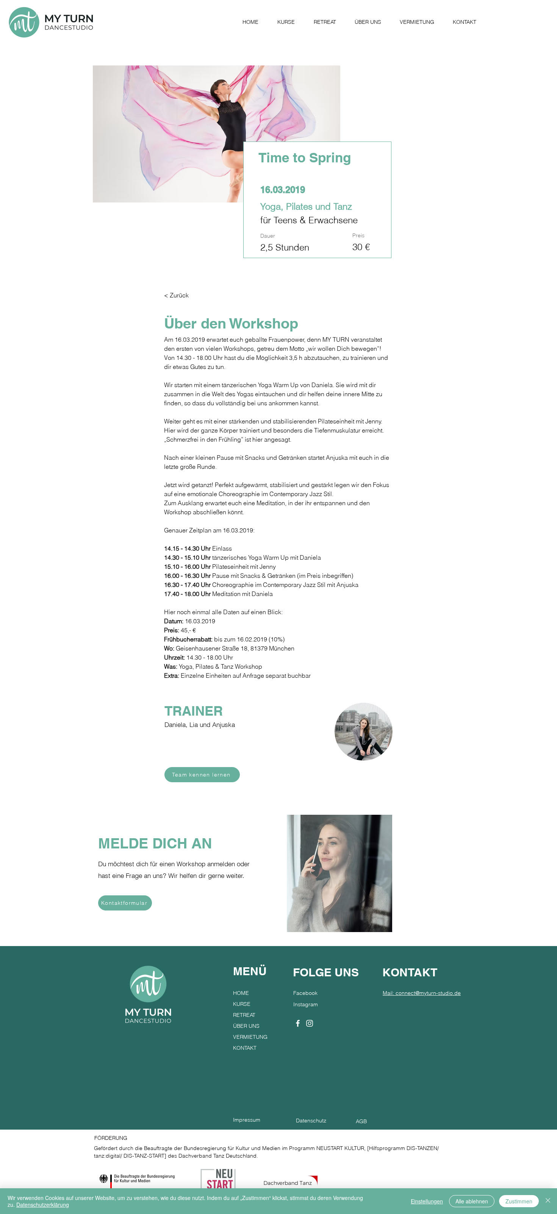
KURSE (241, 1004)
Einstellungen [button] (427, 1201)
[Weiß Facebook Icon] (297, 1023)
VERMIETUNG (250, 1036)
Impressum (246, 1119)
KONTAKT (245, 1047)
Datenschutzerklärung (42, 1204)
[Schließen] (547, 1201)
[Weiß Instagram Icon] (309, 1023)
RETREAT (244, 1015)
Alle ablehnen (471, 1201)
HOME (241, 993)
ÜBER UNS (246, 1026)
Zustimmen (518, 1201)
